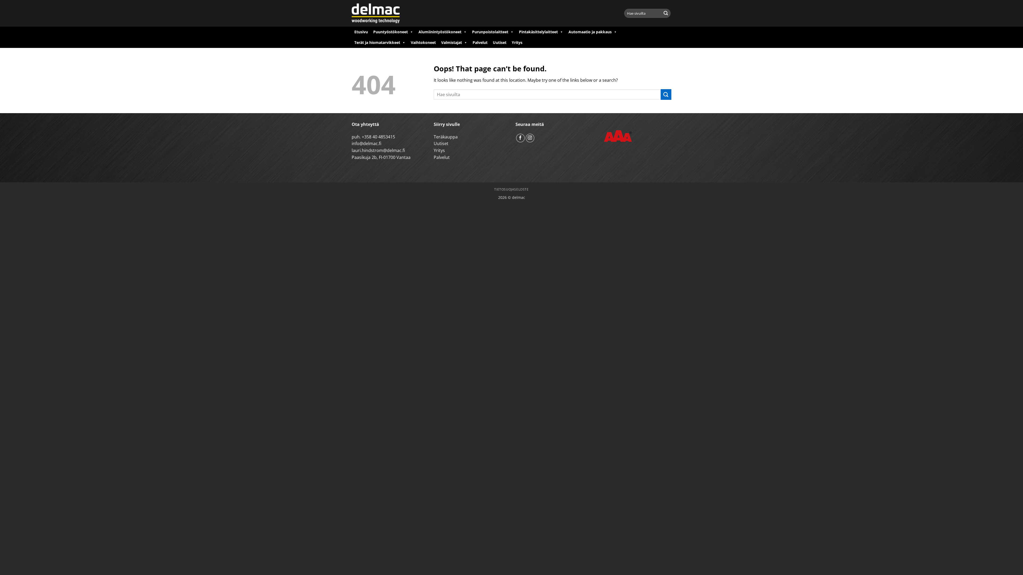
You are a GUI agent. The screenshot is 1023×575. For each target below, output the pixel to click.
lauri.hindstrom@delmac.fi (378, 150)
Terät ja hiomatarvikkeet (377, 42)
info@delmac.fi (366, 143)
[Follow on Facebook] (520, 138)
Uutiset (499, 42)
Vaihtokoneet (423, 42)
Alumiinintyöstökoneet (440, 31)
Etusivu (361, 31)
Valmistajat (451, 42)
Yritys (517, 42)
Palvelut (480, 42)
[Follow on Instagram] (530, 138)
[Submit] (665, 13)
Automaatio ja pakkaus (590, 31)
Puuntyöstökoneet (390, 31)
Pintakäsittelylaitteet (538, 31)
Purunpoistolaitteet (490, 31)
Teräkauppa (446, 137)
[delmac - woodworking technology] (376, 13)
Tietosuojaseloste (511, 189)
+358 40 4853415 (378, 137)
